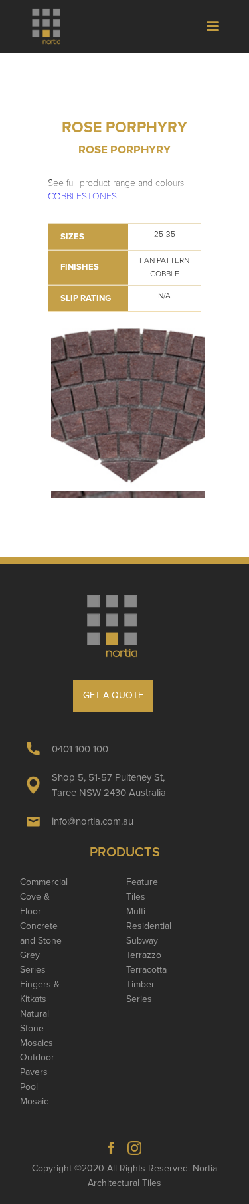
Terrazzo (143, 955)
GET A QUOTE (113, 695)
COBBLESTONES (82, 196)
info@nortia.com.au (92, 821)
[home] (52, 27)
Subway (142, 940)
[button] (212, 26)
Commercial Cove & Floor (44, 896)
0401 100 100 (80, 749)
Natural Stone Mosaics (36, 1028)
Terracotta (146, 969)
